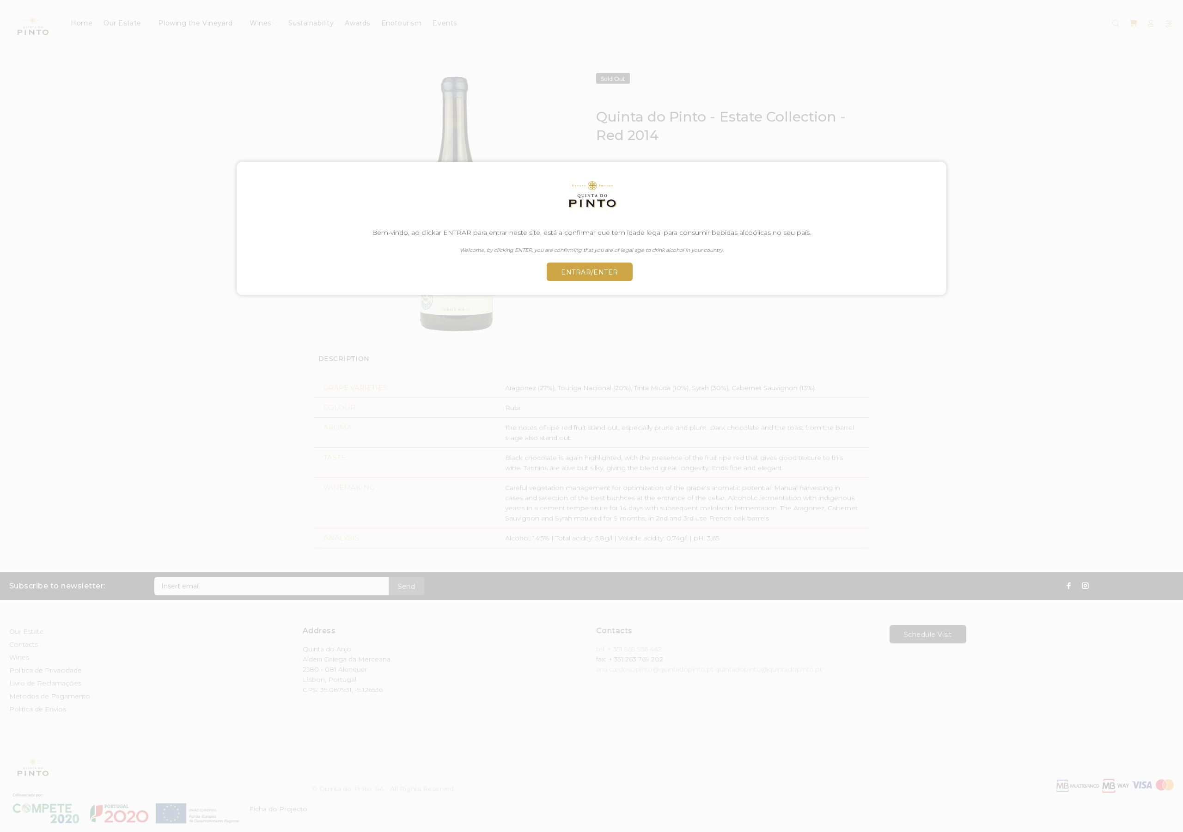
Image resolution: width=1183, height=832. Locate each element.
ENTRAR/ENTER (589, 272)
